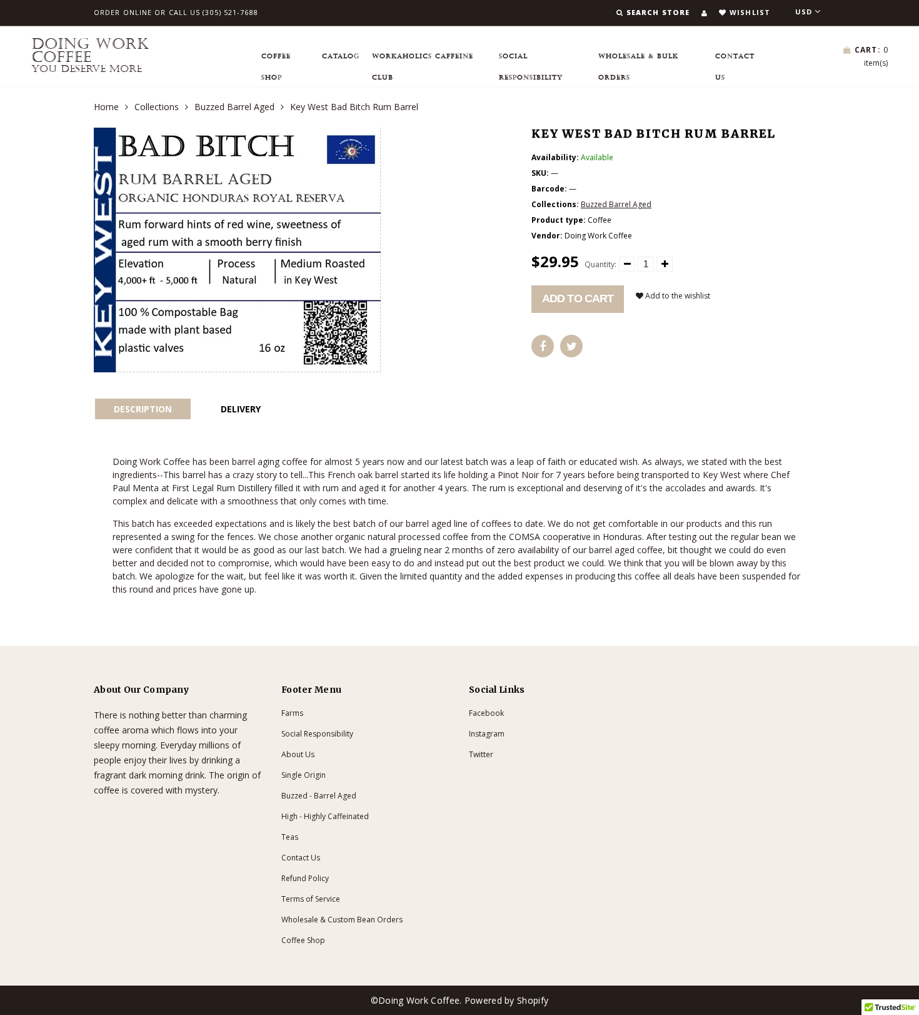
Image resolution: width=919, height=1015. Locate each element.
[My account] (704, 13)
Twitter (481, 754)
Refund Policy (305, 878)
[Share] (542, 346)
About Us (297, 754)
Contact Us (735, 60)
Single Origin (303, 775)
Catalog (340, 56)
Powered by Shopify (506, 1000)
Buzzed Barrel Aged (234, 107)
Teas (289, 837)
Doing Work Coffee (90, 56)
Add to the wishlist (676, 295)
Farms (292, 713)
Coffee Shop (276, 60)
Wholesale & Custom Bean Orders (342, 919)
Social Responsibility (531, 60)
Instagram (487, 733)
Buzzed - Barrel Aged (318, 795)
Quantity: (600, 264)
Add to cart (577, 298)
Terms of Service (310, 899)
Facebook (486, 713)
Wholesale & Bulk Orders (638, 60)
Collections (156, 107)
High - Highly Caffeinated (325, 816)
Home (106, 107)
